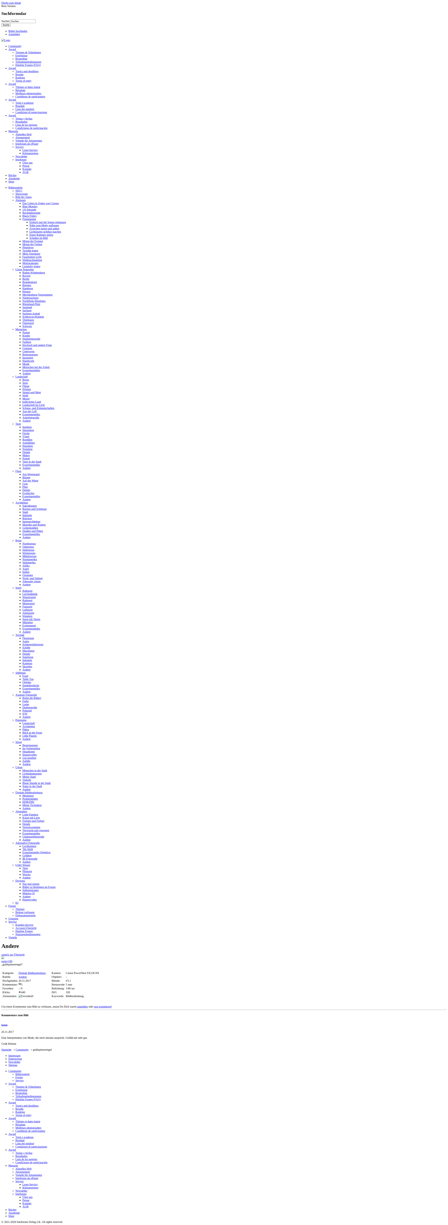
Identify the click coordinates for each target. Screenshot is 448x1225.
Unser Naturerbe (24, 269)
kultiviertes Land (31, 401)
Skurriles (27, 666)
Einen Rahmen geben (41, 234)
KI (16, 902)
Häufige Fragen (24, 931)
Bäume (26, 477)
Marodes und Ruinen (34, 524)
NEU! (18, 190)
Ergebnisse (21, 55)
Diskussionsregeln (25, 915)
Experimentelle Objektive (36, 852)
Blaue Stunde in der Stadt (36, 783)
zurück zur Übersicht (12, 954)
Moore (26, 398)
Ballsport (27, 590)
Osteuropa (28, 546)
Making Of (28, 893)
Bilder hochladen (17, 31)
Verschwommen (31, 827)
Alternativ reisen (31, 581)
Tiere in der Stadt (31, 461)
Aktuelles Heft (23, 134)
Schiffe (26, 647)
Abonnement (22, 137)
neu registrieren (102, 1006)
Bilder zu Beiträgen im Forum (38, 887)
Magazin (13, 131)
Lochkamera (29, 846)
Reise (18, 540)
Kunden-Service (24, 924)
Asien (25, 568)
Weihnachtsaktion (32, 260)
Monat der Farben (32, 244)
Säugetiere (28, 430)
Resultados (21, 121)
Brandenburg (29, 282)
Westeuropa (28, 553)
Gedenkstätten (30, 527)
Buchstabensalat (31, 212)
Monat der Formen (32, 241)
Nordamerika (29, 559)
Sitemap (12, 1065)
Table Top (28, 679)
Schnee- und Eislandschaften (38, 408)
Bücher (12, 175)
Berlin (25, 278)
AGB (25, 172)
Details (26, 452)
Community (15, 46)
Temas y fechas (23, 118)
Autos (25, 641)
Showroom (21, 193)
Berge (25, 379)
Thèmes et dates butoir (27, 87)
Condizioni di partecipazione (31, 112)
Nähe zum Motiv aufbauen (44, 225)
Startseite (6, 1049)
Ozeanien (27, 575)
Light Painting (30, 814)
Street (18, 742)
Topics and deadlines (26, 71)
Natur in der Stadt (32, 786)
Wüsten (26, 389)
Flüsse (25, 386)
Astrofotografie (30, 417)
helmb (4, 1025)
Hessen (26, 291)
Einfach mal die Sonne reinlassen (47, 222)
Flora (18, 471)
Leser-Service (30, 150)
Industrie (27, 515)
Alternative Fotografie (27, 842)
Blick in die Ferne (32, 732)
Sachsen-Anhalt (31, 313)
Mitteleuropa (29, 556)
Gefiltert (26, 855)
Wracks (26, 874)
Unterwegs (28, 351)
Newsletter (21, 156)
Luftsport (27, 609)
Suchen (5, 21)
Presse (25, 165)
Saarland (27, 307)
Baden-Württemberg (33, 272)
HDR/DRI (28, 802)
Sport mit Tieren (31, 619)
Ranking (20, 77)
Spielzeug (27, 657)
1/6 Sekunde (29, 209)
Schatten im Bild (38, 237)
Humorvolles (29, 754)
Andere (26, 373)
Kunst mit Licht (31, 817)
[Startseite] (5, 40)
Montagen (28, 795)
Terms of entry (23, 80)
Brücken (27, 518)
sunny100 (6, 961)
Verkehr (26, 779)
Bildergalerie (15, 187)
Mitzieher (27, 622)
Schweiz (27, 326)
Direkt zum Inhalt (11, 2)
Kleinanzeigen (30, 153)
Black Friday (29, 215)
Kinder (26, 335)
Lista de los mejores (26, 124)
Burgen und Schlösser (34, 508)
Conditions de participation (30, 96)
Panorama (20, 720)
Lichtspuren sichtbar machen (45, 231)
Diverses (20, 880)
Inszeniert (27, 357)
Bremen (26, 285)
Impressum (14, 1055)
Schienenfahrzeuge (32, 644)
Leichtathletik (29, 594)
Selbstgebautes (30, 890)
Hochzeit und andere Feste (37, 345)
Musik (25, 364)
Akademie (14, 178)
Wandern (27, 616)
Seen (25, 382)
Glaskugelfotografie (33, 836)
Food (25, 675)
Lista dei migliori (24, 109)
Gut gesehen (29, 757)
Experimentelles (31, 370)
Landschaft (21, 376)
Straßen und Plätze (32, 531)
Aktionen (20, 200)
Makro (26, 455)
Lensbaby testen (31, 266)
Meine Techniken (32, 805)
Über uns (27, 162)
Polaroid (27, 710)
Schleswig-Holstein (33, 316)
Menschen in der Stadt (34, 770)
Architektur (21, 502)
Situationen (28, 751)
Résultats (20, 90)
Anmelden (14, 34)
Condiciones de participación (31, 128)
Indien (25, 571)
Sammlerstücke (30, 685)
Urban (18, 767)
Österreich (28, 323)
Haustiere (27, 445)
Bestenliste (21, 58)
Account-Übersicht (25, 928)
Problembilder (30, 798)
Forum (12, 905)
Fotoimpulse (29, 219)
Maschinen (28, 650)
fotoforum (20, 159)
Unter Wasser (22, 865)
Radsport (27, 600)
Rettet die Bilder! (31, 698)
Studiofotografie (31, 338)
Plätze (25, 729)
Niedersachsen (30, 297)
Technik (19, 635)
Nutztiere (27, 449)
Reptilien (27, 439)
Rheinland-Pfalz (31, 304)
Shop (11, 181)
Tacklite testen (30, 250)
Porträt (26, 332)
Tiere (18, 423)
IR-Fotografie (29, 858)
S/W (24, 713)
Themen (19, 909)
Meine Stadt (29, 776)
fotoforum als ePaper (26, 143)
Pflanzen (27, 871)
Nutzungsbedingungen (27, 934)
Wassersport (29, 597)
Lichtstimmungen (32, 773)
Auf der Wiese (30, 480)
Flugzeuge (28, 638)
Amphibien (28, 442)
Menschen (21, 329)
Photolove (28, 247)
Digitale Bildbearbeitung (29, 792)
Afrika (26, 565)
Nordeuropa (29, 543)
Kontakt (26, 169)
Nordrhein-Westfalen (34, 301)
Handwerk (28, 360)
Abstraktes (21, 811)
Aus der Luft (29, 411)
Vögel (25, 436)
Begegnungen (30, 354)
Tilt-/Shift (27, 849)
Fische (26, 433)
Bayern (26, 275)
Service (19, 146)
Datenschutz (15, 1058)
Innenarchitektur (31, 521)
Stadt (25, 512)
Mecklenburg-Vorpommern (37, 294)
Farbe (25, 701)
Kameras (27, 663)
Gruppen (27, 348)
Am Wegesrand (31, 474)
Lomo (25, 704)
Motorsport (28, 603)
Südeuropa (28, 549)
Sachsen (26, 310)
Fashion (26, 341)
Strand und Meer (31, 392)
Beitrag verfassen (24, 912)
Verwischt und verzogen (35, 830)
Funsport (27, 606)
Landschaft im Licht (33, 404)
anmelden (82, 1006)
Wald (25, 395)
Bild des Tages (23, 197)
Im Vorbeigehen (31, 748)
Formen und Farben (33, 820)
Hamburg (27, 288)
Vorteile (12, 937)
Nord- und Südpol (32, 578)
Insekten (27, 427)
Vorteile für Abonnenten (28, 140)
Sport (18, 587)
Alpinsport (28, 612)
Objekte (26, 682)
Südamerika (29, 562)
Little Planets (29, 735)
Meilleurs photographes (28, 93)
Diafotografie (29, 707)
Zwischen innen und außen (44, 228)
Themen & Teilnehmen (28, 52)
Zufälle (26, 761)
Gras (25, 483)
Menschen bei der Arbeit (36, 367)
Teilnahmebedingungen (28, 61)
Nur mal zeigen (30, 883)
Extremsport (29, 625)
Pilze (25, 486)
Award (12, 49)
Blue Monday (30, 206)
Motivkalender (30, 263)
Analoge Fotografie (26, 694)
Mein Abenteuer (31, 253)
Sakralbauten (29, 505)
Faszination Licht (31, 256)
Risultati (19, 106)
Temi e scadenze (24, 102)
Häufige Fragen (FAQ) (28, 65)
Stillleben (20, 672)
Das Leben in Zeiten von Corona (40, 203)
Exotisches (28, 493)
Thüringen (28, 319)
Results (19, 74)
